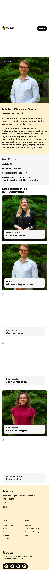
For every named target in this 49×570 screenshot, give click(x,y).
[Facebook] (24, 566)
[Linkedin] (18, 566)
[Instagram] (6, 566)
